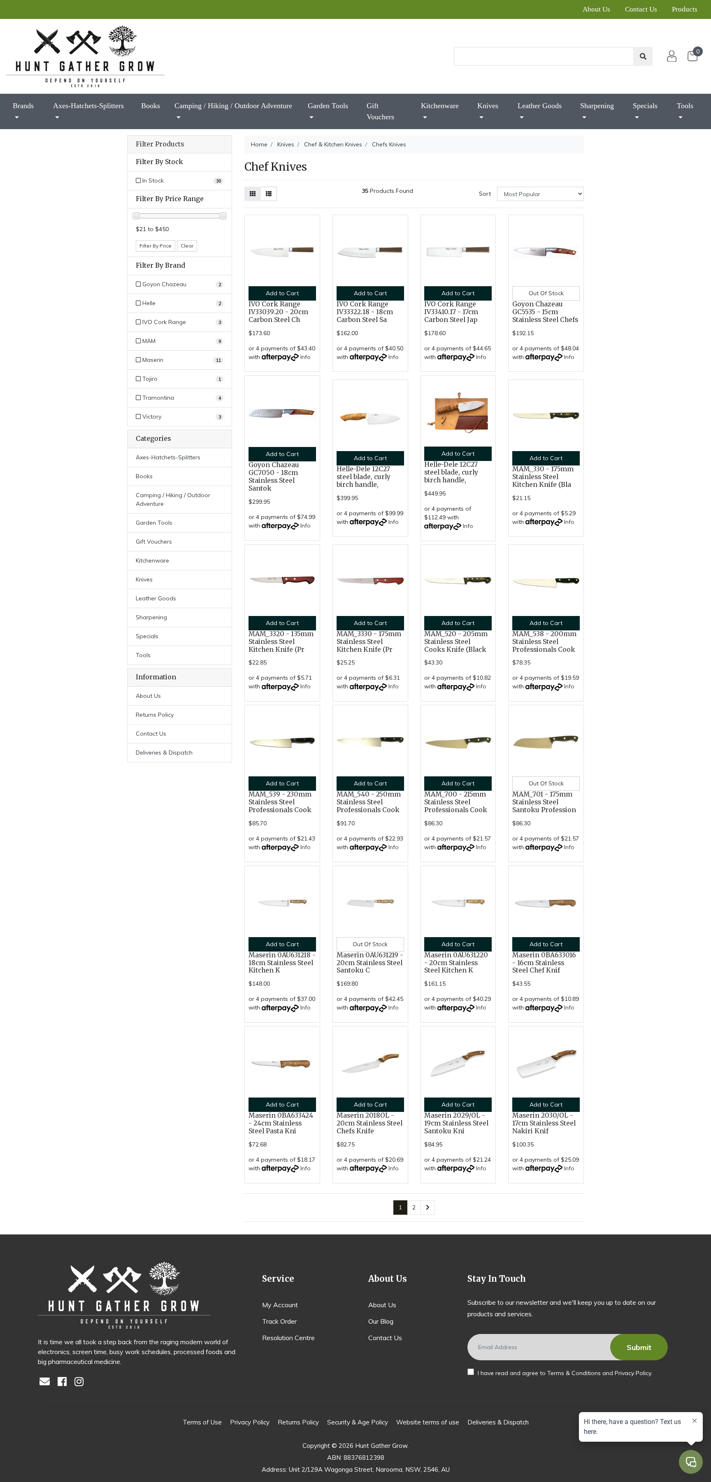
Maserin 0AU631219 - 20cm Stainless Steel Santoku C (370, 963)
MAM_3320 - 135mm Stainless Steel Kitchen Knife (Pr (281, 641)
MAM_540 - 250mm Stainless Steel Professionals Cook (369, 802)
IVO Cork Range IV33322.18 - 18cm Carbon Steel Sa (365, 312)
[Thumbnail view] (252, 194)
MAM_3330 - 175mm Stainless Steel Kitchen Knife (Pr (369, 641)
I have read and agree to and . (564, 1373)
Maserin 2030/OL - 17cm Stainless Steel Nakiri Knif (544, 1123)
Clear (187, 246)
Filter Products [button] (160, 144)
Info (305, 357)
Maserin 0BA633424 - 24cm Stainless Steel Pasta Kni (281, 1123)
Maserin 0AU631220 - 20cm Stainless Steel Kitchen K (456, 963)
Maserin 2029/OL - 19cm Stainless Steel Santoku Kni (456, 1123)
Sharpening (597, 106)
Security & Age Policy (357, 1422)
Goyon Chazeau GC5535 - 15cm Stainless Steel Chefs (545, 312)
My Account (280, 1305)
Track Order (279, 1321)
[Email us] (47, 1382)
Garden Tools (328, 106)
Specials (645, 106)
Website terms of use (427, 1422)
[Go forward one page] (428, 1207)
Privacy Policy (633, 1373)
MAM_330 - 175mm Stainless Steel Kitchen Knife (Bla (543, 477)
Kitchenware (440, 106)
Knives (487, 106)
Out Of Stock (546, 293)
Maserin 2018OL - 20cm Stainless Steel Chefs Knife (369, 1123)
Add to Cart (282, 293)
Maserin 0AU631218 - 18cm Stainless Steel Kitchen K (282, 963)
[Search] (643, 56)
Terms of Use (202, 1422)
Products (684, 9)
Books (150, 106)
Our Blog (380, 1321)
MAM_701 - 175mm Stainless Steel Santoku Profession (544, 802)
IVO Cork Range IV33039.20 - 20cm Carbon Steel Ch (278, 312)
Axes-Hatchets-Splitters (88, 106)
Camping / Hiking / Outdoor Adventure (233, 106)
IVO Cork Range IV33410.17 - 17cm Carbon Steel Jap (451, 312)
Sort (485, 193)
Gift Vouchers (380, 111)
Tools (685, 106)
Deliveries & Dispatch (164, 752)
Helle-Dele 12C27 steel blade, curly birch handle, (363, 477)
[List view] (268, 194)
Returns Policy (155, 714)
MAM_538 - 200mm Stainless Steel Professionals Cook (544, 641)
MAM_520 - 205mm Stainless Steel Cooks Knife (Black (456, 641)
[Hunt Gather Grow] (85, 56)
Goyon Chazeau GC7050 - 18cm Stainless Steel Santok (274, 476)
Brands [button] (23, 106)
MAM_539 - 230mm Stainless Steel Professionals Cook (280, 802)
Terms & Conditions (574, 1373)
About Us (596, 9)
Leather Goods (540, 106)
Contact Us (641, 9)
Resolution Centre (288, 1338)
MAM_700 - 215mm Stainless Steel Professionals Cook (455, 802)
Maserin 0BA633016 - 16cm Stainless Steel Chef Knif (544, 963)
